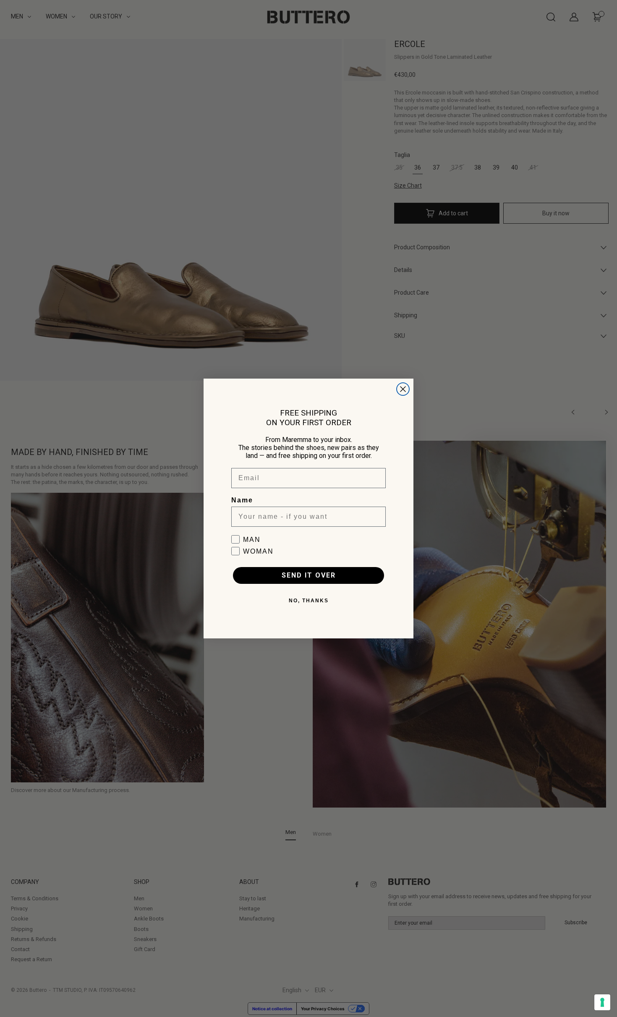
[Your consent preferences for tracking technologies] (602, 1002)
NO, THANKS (309, 601)
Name (242, 500)
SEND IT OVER (309, 575)
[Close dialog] (403, 389)
